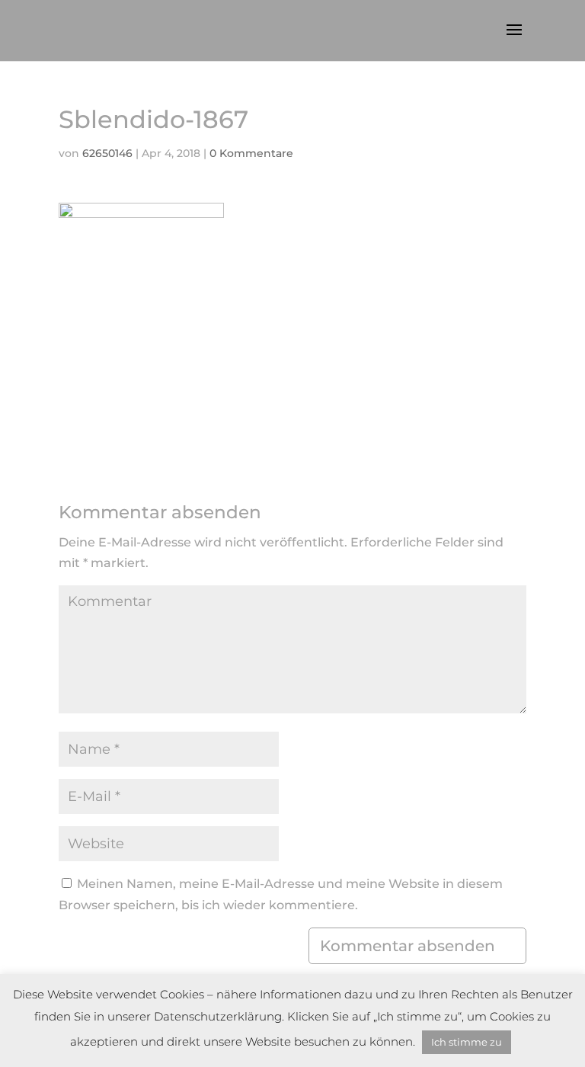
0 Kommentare (251, 153)
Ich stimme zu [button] (466, 1042)
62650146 (107, 153)
